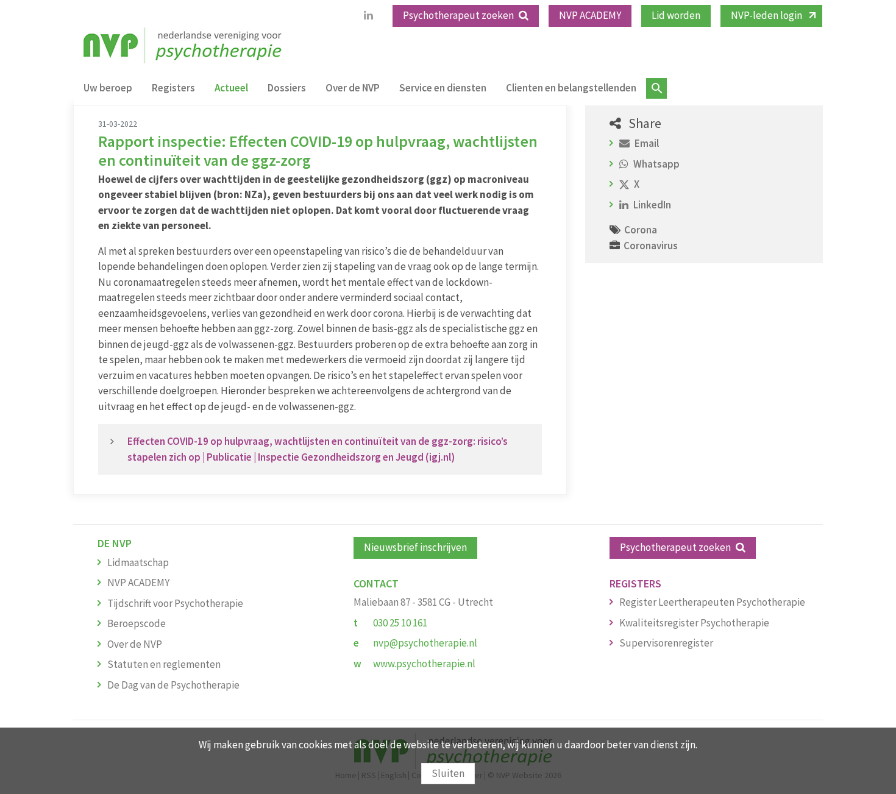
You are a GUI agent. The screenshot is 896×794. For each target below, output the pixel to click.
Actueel (231, 87)
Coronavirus (651, 245)
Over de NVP (352, 87)
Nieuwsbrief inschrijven (415, 547)
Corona (640, 229)
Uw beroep (108, 87)
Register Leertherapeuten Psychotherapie (712, 602)
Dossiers (287, 87)
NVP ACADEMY (590, 15)
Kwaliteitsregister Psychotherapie (694, 622)
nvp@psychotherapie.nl (425, 643)
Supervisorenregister (666, 643)
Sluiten (448, 773)
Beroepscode (136, 623)
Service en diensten (442, 87)
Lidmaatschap (138, 562)
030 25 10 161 (400, 622)
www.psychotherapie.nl (424, 663)
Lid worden (676, 15)
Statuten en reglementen (164, 664)
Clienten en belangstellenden (571, 87)
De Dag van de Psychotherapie (173, 685)
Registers (173, 87)
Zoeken (656, 88)
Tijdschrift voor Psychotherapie (175, 603)
